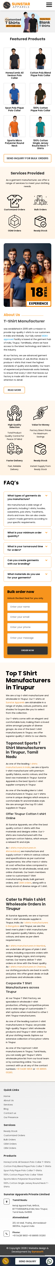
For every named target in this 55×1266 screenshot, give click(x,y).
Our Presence (11, 1117)
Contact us (10, 1113)
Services (8, 1104)
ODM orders (25, 882)
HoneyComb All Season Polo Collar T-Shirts (27, 1161)
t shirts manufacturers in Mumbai (27, 945)
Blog (6, 1108)
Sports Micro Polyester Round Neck (22, 1178)
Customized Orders (14, 1135)
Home (7, 1096)
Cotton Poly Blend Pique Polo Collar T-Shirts (27, 1166)
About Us (9, 1100)
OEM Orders (10, 1148)
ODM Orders (10, 1143)
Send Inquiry (27, 1261)
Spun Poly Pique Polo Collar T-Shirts (23, 1170)
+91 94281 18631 (24, 1068)
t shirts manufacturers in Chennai (27, 966)
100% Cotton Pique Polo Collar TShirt (23, 1174)
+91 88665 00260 (37, 1235)
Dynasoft (37, 1251)
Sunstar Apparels (15, 702)
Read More (14, 390)
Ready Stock (10, 1131)
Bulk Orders (10, 1139)
